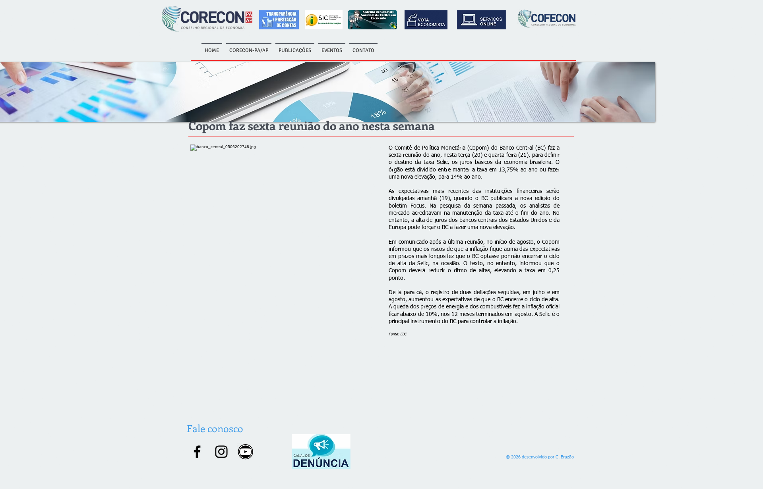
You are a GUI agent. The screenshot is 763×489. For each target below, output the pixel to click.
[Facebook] (197, 451)
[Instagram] (221, 451)
